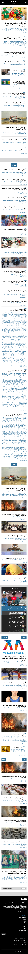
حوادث (25, 125)
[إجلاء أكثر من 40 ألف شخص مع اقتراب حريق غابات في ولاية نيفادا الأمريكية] (14, 767)
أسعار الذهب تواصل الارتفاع (19, 747)
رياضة (25, 654)
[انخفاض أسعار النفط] (14, 722)
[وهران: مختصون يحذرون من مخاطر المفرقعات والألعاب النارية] (14, 220)
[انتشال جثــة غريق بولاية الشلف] (14, 569)
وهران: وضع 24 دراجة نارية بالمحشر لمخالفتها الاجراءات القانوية (15, 207)
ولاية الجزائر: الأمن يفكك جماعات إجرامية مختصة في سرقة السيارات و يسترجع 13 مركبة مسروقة (14, 53)
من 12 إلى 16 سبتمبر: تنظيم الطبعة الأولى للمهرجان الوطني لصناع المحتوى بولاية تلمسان (14, 515)
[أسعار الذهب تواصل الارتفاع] (5, 749)
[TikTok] (20, 911)
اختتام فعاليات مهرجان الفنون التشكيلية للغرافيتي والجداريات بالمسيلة (14, 872)
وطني (24, 69)
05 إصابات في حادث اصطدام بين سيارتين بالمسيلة (16, 128)
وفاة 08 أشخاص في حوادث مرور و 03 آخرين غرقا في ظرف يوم (14, 140)
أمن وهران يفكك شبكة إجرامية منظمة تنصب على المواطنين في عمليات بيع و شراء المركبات (14, 189)
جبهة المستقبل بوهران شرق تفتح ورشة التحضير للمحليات (14, 38)
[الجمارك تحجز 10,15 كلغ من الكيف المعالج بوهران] (14, 549)
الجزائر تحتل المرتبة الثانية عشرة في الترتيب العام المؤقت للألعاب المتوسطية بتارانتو (14, 658)
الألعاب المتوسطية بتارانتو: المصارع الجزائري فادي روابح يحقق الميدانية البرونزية (15, 683)
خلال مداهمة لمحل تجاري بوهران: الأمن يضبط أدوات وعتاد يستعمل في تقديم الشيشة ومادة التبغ (15, 282)
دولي (24, 92)
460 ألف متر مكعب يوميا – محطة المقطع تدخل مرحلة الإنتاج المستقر (18, 310)
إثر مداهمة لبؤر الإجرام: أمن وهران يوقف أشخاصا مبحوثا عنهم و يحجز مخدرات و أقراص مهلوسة (15, 272)
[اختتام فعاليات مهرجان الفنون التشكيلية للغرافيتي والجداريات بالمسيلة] (14, 859)
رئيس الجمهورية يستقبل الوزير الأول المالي (18, 71)
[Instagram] (22, 911)
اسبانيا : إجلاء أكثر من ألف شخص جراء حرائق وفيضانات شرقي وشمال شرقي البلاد (14, 94)
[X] (19, 911)
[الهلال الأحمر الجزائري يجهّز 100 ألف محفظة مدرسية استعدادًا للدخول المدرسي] (14, 13)
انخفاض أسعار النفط (20, 735)
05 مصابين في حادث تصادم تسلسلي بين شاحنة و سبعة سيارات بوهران (15, 198)
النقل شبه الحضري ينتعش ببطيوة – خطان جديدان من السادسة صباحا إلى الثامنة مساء (16, 415)
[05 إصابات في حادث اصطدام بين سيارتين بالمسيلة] (14, 117)
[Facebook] (25, 911)
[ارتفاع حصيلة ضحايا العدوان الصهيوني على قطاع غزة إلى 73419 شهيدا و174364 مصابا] (14, 833)
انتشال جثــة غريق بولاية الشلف (20, 578)
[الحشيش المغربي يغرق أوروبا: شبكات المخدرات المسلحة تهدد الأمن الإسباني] (14, 789)
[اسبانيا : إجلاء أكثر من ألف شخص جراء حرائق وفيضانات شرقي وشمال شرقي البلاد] (14, 811)
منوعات (25, 733)
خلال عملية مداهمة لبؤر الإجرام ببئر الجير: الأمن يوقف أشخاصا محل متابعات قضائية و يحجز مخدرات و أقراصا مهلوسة (16, 292)
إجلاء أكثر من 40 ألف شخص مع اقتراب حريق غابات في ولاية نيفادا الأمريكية (14, 777)
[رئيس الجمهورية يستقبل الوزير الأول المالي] (5, 72)
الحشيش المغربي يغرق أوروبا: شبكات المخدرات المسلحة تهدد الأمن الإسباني (15, 798)
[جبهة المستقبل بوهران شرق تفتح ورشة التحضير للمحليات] (14, 242)
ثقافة (25, 869)
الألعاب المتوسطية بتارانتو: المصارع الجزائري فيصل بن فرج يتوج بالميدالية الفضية (14, 706)
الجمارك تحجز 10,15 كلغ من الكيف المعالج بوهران (15, 61)
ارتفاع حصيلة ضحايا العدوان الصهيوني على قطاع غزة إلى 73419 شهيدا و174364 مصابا (13, 103)
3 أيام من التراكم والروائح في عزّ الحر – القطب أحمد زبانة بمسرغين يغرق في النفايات (17, 371)
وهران (25, 36)
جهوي (24, 51)
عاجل (25, 21)
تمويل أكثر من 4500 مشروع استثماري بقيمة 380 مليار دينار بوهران (15, 170)
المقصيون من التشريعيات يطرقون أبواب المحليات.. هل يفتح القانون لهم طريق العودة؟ (14, 179)
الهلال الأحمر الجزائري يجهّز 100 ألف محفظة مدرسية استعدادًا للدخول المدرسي (15, 24)
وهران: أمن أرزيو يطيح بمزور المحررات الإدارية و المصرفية (14, 301)
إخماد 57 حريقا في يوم (22, 149)
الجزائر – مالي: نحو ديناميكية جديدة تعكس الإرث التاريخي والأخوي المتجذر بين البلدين (18, 82)
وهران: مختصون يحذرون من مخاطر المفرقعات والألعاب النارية (15, 230)
